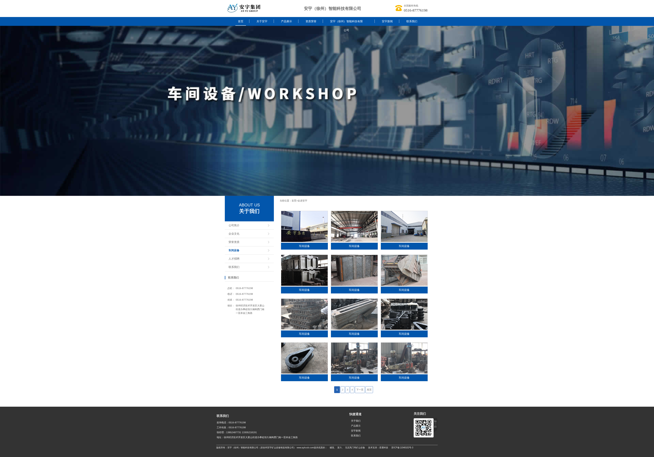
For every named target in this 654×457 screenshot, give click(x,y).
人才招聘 (234, 258)
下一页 (359, 389)
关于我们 (356, 420)
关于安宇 (261, 21)
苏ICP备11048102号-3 (402, 447)
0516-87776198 (415, 10)
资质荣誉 (311, 21)
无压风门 (349, 447)
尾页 (369, 389)
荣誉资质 (234, 242)
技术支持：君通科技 (378, 447)
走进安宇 (302, 200)
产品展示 (286, 21)
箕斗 (339, 447)
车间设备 (234, 250)
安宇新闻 (387, 21)
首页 (240, 21)
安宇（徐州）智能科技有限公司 (346, 26)
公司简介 (234, 225)
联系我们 (411, 21)
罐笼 (332, 447)
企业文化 (234, 233)
